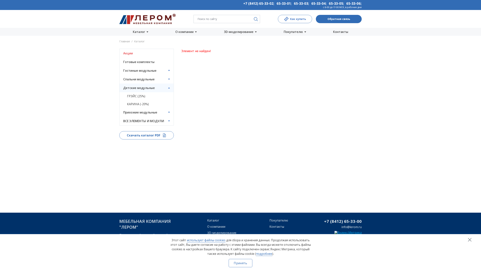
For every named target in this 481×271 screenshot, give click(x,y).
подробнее (264, 254)
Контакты (340, 32)
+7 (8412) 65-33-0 (341, 221)
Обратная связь (338, 19)
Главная (124, 41)
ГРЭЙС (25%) (136, 96)
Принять (240, 263)
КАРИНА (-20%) (138, 104)
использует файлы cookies (206, 240)
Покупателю (278, 220)
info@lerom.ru (351, 227)
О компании (216, 227)
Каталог (213, 220)
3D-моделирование (221, 233)
